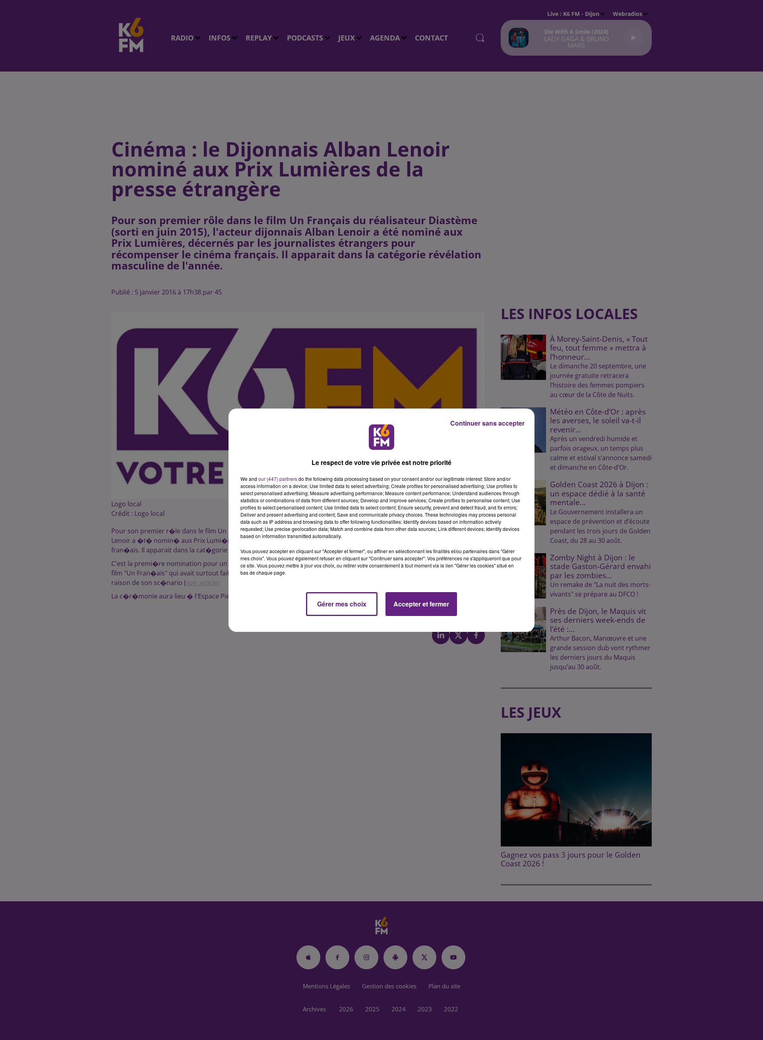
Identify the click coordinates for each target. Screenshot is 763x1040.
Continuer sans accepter (487, 423)
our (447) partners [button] (277, 478)
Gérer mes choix (341, 603)
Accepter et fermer (421, 603)
